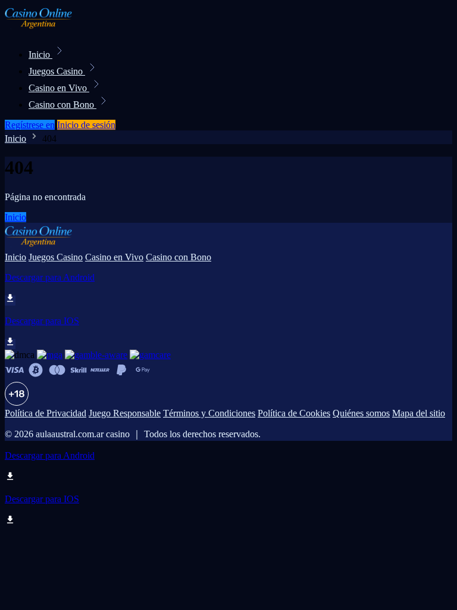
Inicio (40, 54)
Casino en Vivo (59, 88)
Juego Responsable (125, 413)
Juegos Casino (57, 71)
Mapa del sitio (418, 413)
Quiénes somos (361, 413)
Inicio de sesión (86, 125)
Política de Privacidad (45, 413)
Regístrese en (30, 125)
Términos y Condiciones (209, 413)
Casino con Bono (62, 104)
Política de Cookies (294, 413)
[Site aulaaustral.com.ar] (45, 28)
